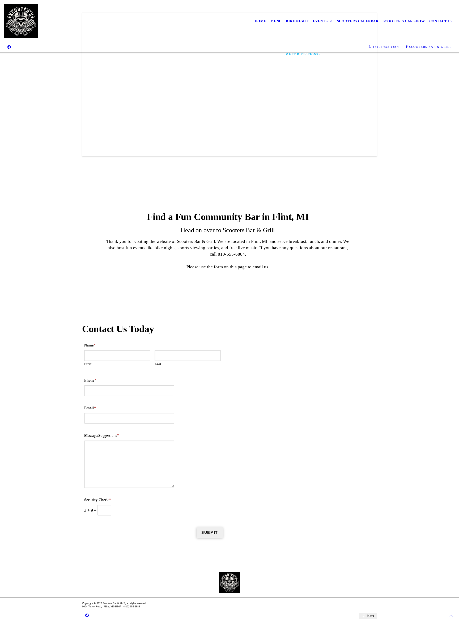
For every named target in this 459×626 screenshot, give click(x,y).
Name (90, 345)
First (87, 364)
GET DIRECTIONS (303, 54)
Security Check (97, 500)
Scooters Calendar (358, 21)
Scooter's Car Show (404, 21)
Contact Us (441, 21)
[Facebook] (9, 47)
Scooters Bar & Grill (430, 46)
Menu (276, 21)
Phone (90, 380)
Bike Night (297, 21)
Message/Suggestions (101, 436)
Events (320, 21)
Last (158, 364)
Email (90, 408)
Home (260, 21)
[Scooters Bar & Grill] (21, 21)
